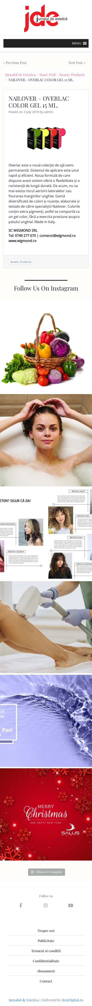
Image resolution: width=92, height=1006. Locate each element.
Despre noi (46, 930)
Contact (46, 981)
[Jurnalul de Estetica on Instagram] (46, 905)
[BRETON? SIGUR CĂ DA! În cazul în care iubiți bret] (46, 534)
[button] (76, 43)
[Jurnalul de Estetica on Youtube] (70, 905)
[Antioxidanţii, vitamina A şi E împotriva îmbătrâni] (46, 347)
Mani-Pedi (47, 74)
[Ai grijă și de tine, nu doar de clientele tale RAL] (46, 440)
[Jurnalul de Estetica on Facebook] (21, 905)
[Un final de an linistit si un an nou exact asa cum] (46, 814)
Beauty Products (72, 74)
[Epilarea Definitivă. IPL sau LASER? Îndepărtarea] (46, 627)
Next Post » (76, 62)
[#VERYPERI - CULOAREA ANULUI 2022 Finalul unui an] (46, 721)
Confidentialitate (46, 961)
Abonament (46, 971)
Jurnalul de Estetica (20, 74)
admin (48, 112)
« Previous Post (15, 62)
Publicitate (46, 940)
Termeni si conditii (46, 951)
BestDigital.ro (72, 1000)
